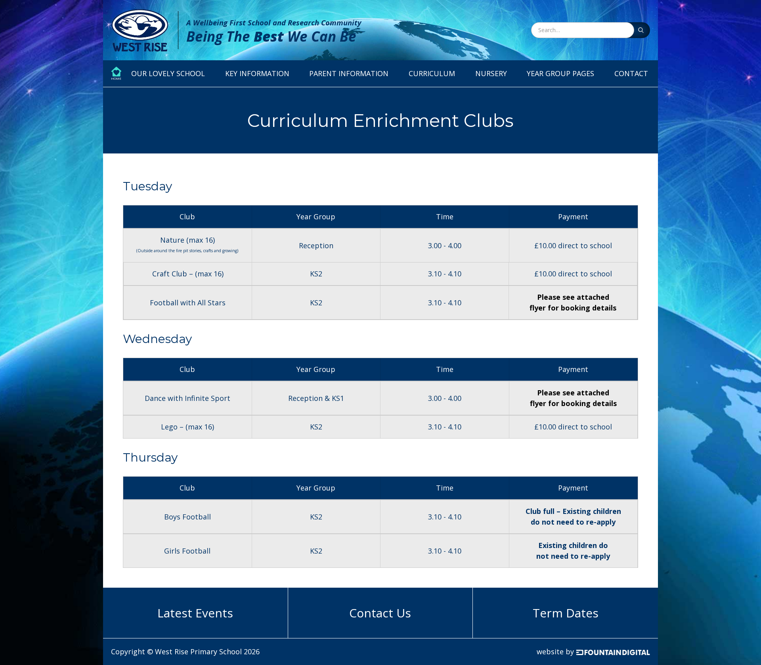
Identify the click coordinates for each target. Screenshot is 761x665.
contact (631, 73)
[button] (168, 73)
